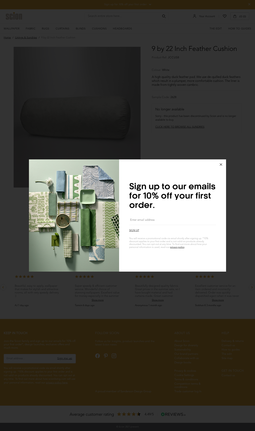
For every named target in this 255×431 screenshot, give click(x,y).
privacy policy (177, 247)
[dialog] (127, 215)
